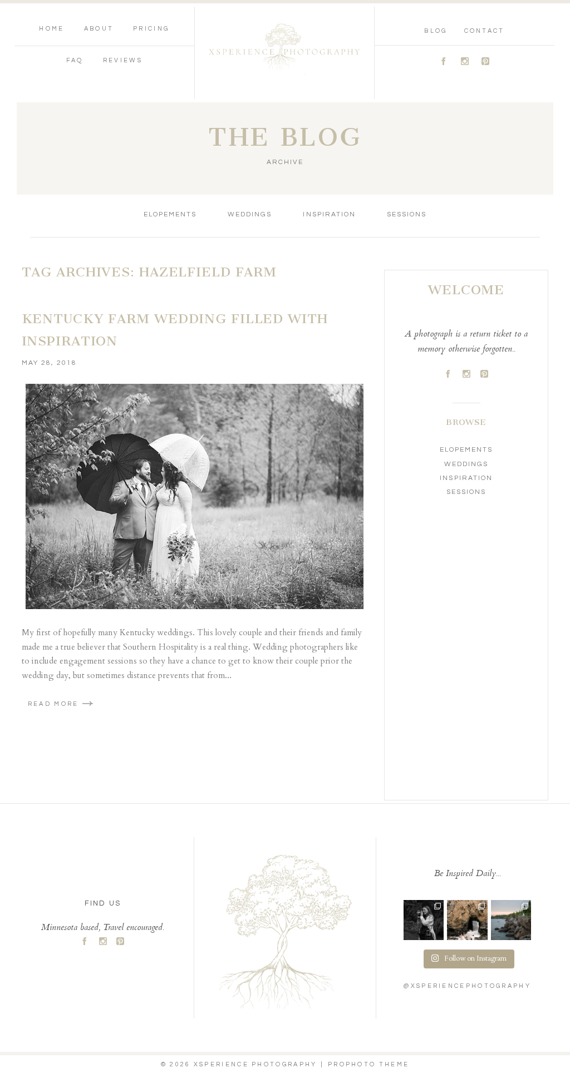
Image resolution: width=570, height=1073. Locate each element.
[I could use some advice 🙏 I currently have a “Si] (511, 920)
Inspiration (329, 214)
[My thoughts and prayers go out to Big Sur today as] (467, 920)
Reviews (122, 60)
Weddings (250, 214)
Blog (435, 31)
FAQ (74, 60)
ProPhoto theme (368, 1064)
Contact (484, 31)
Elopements (170, 214)
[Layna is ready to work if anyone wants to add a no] (424, 920)
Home (51, 29)
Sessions (406, 214)
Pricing (151, 29)
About (99, 29)
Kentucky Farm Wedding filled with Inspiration (175, 330)
